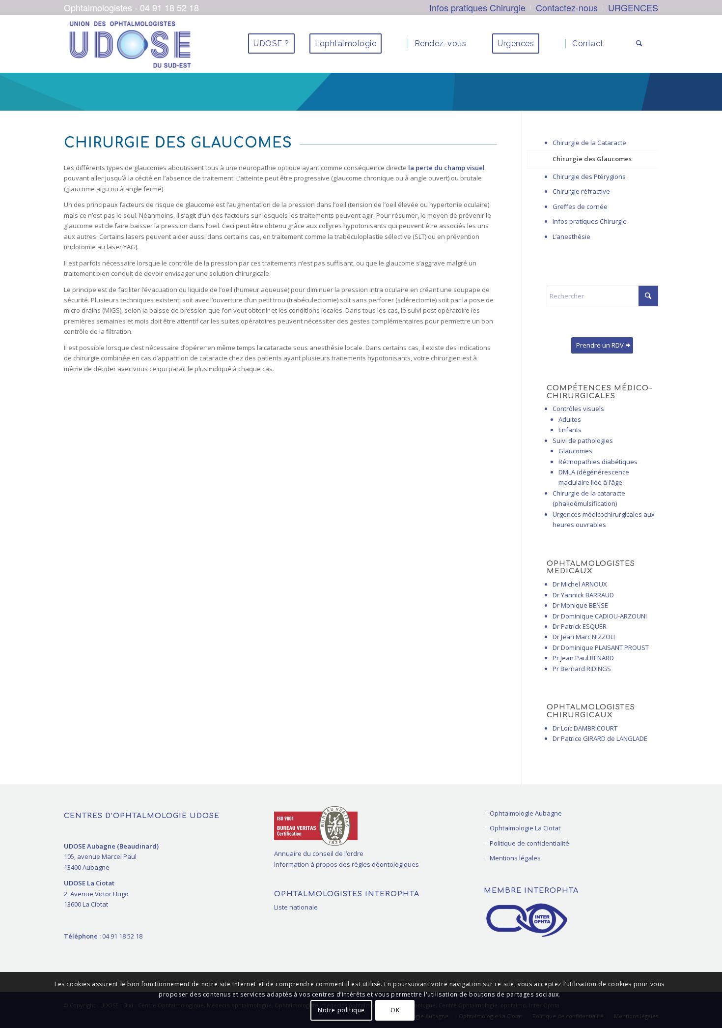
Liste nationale (296, 907)
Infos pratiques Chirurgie (590, 221)
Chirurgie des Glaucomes (592, 158)
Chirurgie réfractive (581, 191)
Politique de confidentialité (529, 843)
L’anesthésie (571, 236)
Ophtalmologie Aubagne (526, 813)
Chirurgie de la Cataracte (589, 142)
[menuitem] (477, 7)
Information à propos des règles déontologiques (346, 864)
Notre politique (341, 1010)
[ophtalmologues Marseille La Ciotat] (129, 44)
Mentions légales (515, 857)
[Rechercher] (639, 44)
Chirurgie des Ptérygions (589, 176)
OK (394, 1010)
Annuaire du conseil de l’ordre (318, 853)
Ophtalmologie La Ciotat (525, 827)
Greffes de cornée (580, 206)
